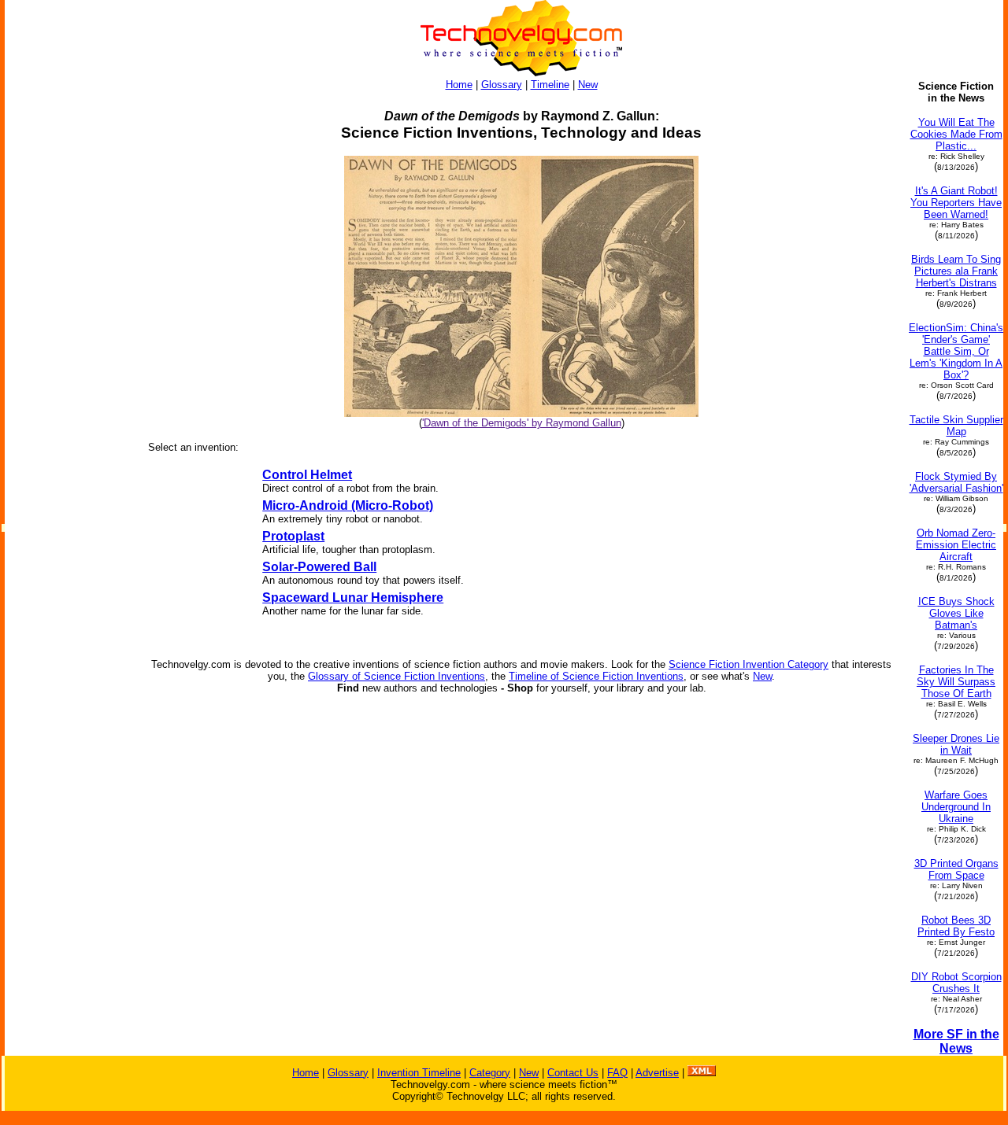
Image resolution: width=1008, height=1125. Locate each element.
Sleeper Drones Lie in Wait (956, 744)
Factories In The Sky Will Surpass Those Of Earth (956, 681)
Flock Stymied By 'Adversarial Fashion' (956, 482)
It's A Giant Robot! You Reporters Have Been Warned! (956, 202)
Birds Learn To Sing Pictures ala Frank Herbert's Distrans (956, 271)
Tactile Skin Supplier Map (956, 425)
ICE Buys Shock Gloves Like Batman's (956, 613)
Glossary (501, 84)
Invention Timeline (419, 1073)
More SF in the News (956, 1041)
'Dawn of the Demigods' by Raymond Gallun (521, 423)
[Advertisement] (69, 316)
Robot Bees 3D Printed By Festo (956, 926)
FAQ (617, 1073)
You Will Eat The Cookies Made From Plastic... (956, 134)
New (588, 84)
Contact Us (572, 1073)
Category (489, 1073)
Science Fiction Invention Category (748, 664)
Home (459, 84)
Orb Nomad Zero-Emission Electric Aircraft (956, 544)
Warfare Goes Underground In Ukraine (956, 806)
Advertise (657, 1073)
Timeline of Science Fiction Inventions (596, 676)
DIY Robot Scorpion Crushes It (956, 982)
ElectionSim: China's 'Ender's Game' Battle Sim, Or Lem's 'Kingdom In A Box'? (956, 351)
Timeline (550, 84)
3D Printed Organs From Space (956, 869)
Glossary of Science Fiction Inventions (396, 676)
